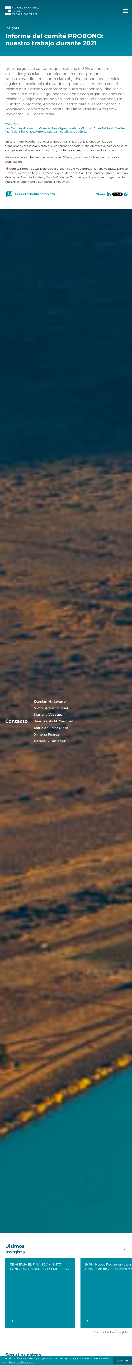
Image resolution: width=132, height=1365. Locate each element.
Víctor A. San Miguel (53, 128)
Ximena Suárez (46, 131)
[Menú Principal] (125, 11)
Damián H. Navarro (24, 128)
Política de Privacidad (21, 1362)
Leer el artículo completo (35, 194)
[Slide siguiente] (125, 1249)
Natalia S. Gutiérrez (73, 131)
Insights (12, 28)
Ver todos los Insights (111, 1332)
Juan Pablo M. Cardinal (110, 128)
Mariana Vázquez (81, 128)
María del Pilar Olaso (19, 131)
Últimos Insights (15, 1249)
